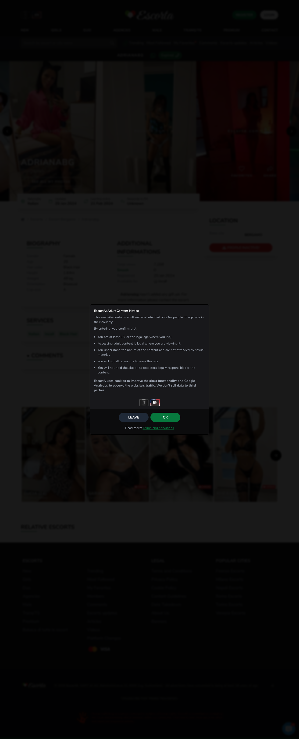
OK (165, 417)
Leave (133, 417)
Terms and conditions (158, 428)
